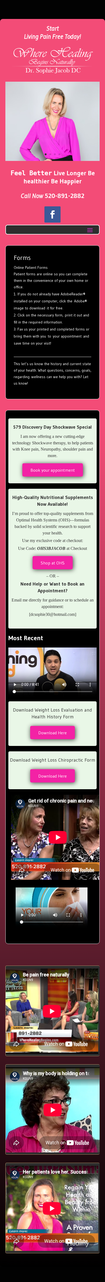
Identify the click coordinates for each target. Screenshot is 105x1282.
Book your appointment (52, 470)
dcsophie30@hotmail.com (52, 614)
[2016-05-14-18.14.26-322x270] (52, 160)
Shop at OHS (53, 563)
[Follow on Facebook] (52, 214)
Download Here (52, 732)
